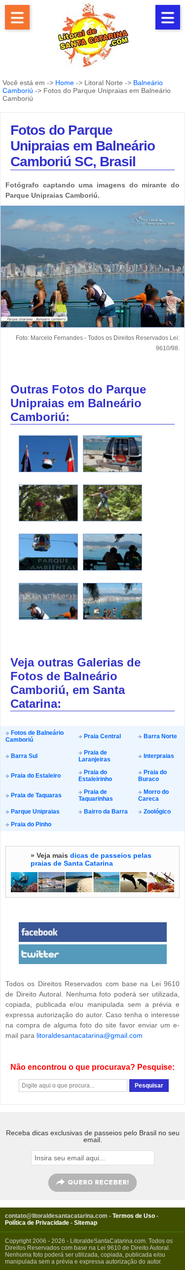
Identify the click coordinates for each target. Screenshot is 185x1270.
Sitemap (85, 1222)
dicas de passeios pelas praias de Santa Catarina (91, 859)
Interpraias (158, 756)
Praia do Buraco (152, 776)
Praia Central (101, 736)
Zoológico (156, 811)
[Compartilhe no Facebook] (92, 932)
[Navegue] (17, 17)
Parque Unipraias (34, 811)
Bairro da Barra (105, 811)
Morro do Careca (153, 795)
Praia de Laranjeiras (94, 756)
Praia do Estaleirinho (95, 776)
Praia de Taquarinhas (95, 795)
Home (64, 83)
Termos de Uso (133, 1215)
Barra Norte (159, 736)
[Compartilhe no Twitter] (92, 954)
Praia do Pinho (30, 824)
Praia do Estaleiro (35, 775)
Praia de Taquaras (35, 795)
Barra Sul (23, 756)
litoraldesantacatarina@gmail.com (90, 1035)
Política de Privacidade (37, 1222)
